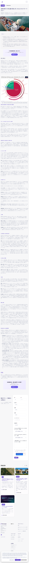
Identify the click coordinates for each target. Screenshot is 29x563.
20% (7, 296)
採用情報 (12, 550)
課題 (7, 305)
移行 (7, 344)
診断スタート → (14, 54)
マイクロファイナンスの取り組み (18, 354)
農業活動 (2, 216)
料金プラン (12, 523)
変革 (22, 351)
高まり (16, 128)
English (2, 536)
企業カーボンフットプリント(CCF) (22, 527)
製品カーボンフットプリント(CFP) (22, 529)
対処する (14, 217)
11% (22, 205)
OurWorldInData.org (10, 102)
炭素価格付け (11, 363)
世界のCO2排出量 (16, 265)
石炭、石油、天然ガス (13, 158)
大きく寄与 (7, 125)
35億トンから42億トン (23, 244)
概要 (18, 525)
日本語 (4, 536)
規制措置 (12, 360)
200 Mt (3, 285)
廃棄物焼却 (18, 208)
